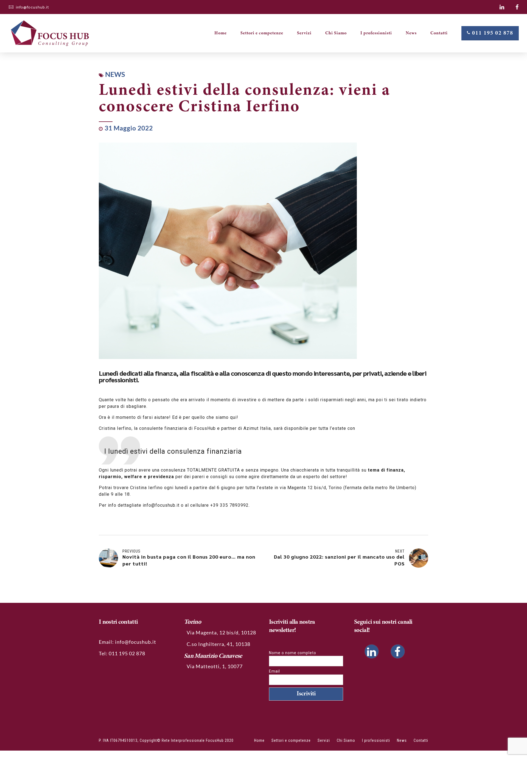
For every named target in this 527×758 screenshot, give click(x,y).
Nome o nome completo (292, 653)
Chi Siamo (336, 33)
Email (274, 671)
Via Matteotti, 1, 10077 (215, 666)
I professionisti (376, 33)
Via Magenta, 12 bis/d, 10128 (221, 632)
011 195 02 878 (127, 653)
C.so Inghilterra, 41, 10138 (218, 644)
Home (220, 33)
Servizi (304, 33)
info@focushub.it (135, 642)
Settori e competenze (261, 33)
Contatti (439, 33)
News (411, 33)
